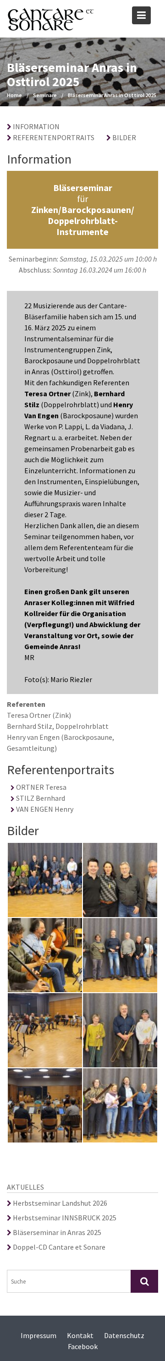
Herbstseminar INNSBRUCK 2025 (63, 1217)
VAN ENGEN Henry (44, 809)
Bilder (123, 137)
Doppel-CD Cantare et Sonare (58, 1247)
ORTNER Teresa (40, 787)
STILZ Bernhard (40, 798)
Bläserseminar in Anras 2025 (56, 1232)
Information (35, 126)
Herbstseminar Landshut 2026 (59, 1203)
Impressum (38, 1335)
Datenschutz (124, 1335)
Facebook (83, 1346)
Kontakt (80, 1335)
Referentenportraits (52, 137)
